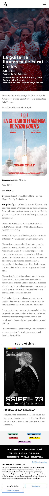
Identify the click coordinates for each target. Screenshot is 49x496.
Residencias (13, 457)
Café (39, 449)
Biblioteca (37, 457)
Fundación (34, 453)
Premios (13, 453)
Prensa (23, 453)
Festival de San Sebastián (20, 409)
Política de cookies (39, 462)
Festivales (24, 442)
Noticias (13, 434)
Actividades (28, 449)
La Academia (13, 449)
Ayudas (25, 457)
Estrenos (35, 438)
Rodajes (13, 438)
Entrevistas (34, 434)
